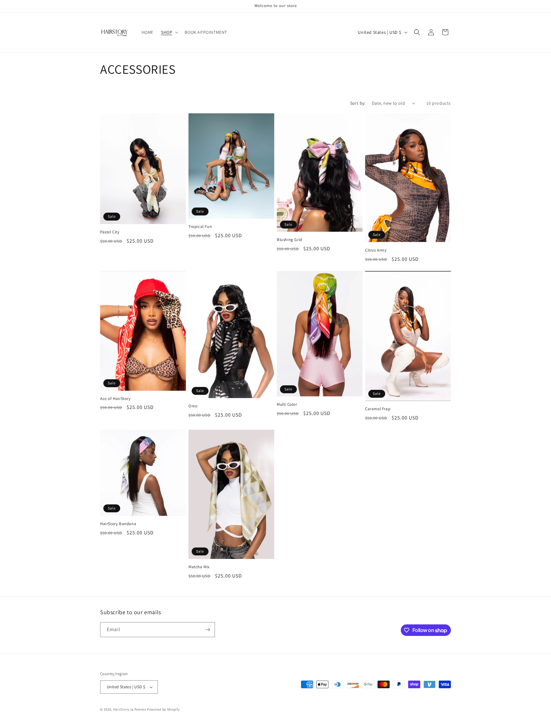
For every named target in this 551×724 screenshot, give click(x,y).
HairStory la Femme (129, 709)
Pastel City (110, 232)
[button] (169, 32)
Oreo (192, 406)
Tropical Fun (200, 226)
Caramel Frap (377, 408)
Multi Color (287, 404)
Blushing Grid (289, 239)
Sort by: (357, 103)
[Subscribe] (208, 629)
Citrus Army (376, 250)
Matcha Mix (199, 566)
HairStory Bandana (118, 523)
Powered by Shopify (163, 709)
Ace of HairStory (115, 398)
